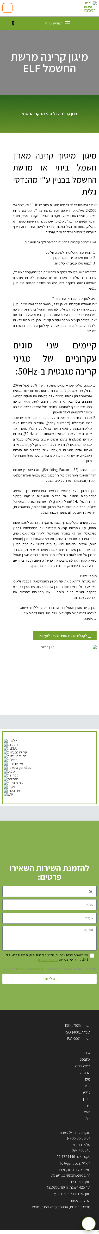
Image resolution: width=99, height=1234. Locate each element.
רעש (87, 1112)
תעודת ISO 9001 (78, 1038)
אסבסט (85, 1059)
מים (87, 1079)
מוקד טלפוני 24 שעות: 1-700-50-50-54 (75, 1135)
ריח (88, 1105)
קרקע (86, 1092)
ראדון (86, 1098)
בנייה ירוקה (82, 1066)
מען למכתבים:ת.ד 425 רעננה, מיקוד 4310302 (68, 1184)
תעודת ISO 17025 (77, 1025)
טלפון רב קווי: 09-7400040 (81, 1147)
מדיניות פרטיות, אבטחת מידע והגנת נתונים (61, 1207)
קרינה (86, 1085)
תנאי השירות (23, 969)
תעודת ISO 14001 (77, 1032)
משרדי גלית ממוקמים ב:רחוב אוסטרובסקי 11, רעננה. (70, 1172)
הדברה (85, 1072)
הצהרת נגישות (80, 1200)
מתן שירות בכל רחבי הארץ (72, 1193)
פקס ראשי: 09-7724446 (73, 1156)
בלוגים (85, 1118)
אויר (87, 1052)
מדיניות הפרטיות (48, 960)
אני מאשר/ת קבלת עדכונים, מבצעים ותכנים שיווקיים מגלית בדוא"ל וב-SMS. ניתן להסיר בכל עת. (46, 957)
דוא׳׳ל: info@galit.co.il (74, 1163)
